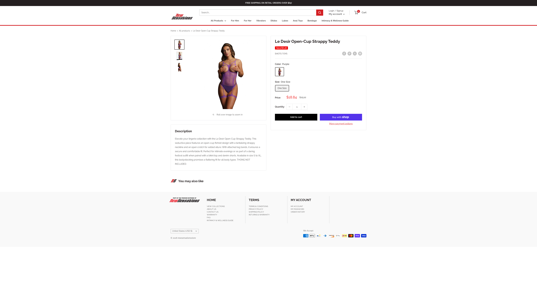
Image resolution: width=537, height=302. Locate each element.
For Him (235, 20)
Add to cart (296, 117)
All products (184, 31)
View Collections (216, 206)
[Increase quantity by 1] (304, 107)
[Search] (319, 13)
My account (335, 14)
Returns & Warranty (259, 215)
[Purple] (279, 71)
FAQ (208, 217)
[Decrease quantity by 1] (289, 107)
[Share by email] (360, 53)
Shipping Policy (256, 212)
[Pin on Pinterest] (349, 53)
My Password (297, 209)
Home (173, 31)
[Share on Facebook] (344, 53)
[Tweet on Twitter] (355, 53)
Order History (298, 212)
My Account (297, 206)
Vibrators (261, 20)
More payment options (341, 123)
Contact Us (212, 212)
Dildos (274, 20)
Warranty (212, 215)
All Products (217, 20)
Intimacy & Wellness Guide (335, 20)
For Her (247, 20)
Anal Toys (298, 20)
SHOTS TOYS (281, 54)
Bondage (312, 20)
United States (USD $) (182, 231)
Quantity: (280, 106)
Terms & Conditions (258, 206)
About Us (211, 209)
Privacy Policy (256, 209)
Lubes (285, 20)
